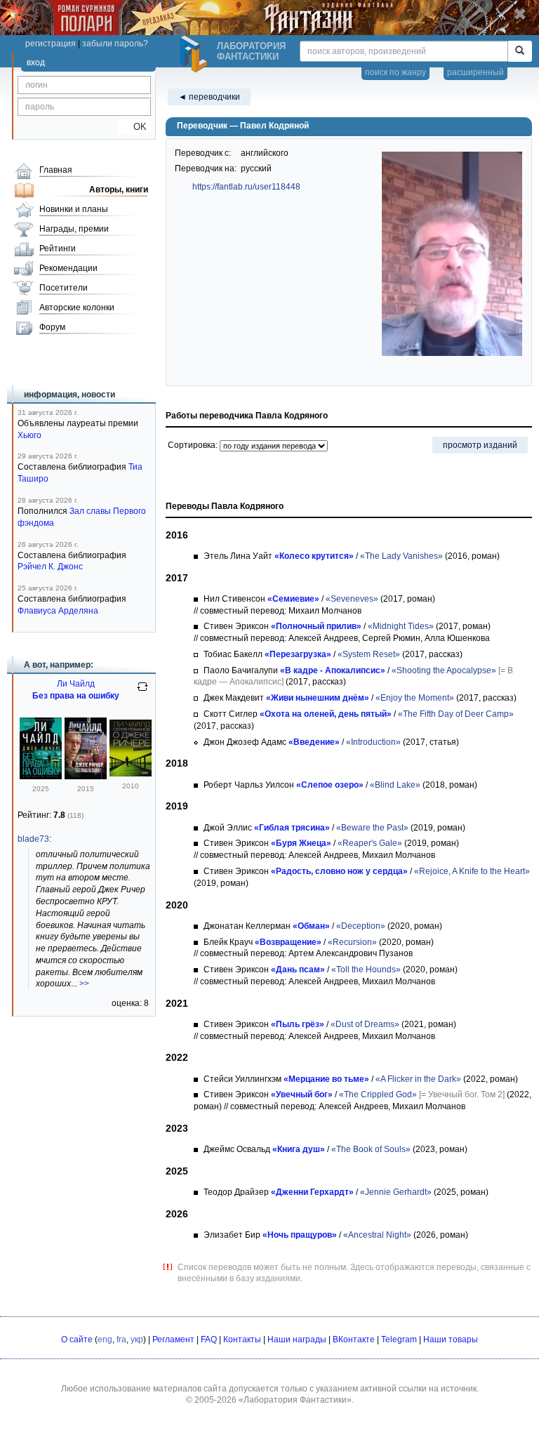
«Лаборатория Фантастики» (295, 1400)
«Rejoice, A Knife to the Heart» (472, 871)
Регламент (173, 1339)
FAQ (209, 1339)
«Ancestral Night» (377, 1235)
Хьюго (29, 435)
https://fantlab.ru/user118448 (246, 187)
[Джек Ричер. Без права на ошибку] (41, 776)
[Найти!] (519, 51)
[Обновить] (142, 692)
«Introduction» (373, 742)
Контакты (242, 1339)
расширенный (475, 72)
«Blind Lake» (395, 785)
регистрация (50, 43)
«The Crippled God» (378, 1094)
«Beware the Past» (372, 828)
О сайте (77, 1339)
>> (84, 983)
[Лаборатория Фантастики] (195, 54)
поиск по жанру (395, 72)
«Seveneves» (352, 599)
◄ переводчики (209, 97)
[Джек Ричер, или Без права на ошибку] (86, 776)
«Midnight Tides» (401, 626)
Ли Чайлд (76, 684)
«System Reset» (369, 654)
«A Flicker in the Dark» (418, 1079)
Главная (55, 170)
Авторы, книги (118, 189)
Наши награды (296, 1339)
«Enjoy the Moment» (414, 698)
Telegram (399, 1339)
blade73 (33, 839)
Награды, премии (74, 229)
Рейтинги (57, 248)
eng (105, 1339)
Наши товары (450, 1339)
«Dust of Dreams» (365, 1024)
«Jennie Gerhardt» (396, 1192)
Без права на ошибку (75, 696)
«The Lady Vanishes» (401, 556)
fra (121, 1339)
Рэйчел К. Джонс (50, 566)
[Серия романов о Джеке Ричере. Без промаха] (130, 774)
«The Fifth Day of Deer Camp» (456, 714)
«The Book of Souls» (371, 1149)
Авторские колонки (76, 307)
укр (137, 1339)
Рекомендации (68, 268)
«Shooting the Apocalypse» (444, 670)
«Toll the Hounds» (366, 969)
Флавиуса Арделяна (58, 611)
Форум (52, 327)
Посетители (63, 288)
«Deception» (360, 926)
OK (134, 126)
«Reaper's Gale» (370, 843)
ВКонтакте (354, 1339)
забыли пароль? (115, 43)
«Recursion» (352, 942)
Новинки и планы (73, 209)
